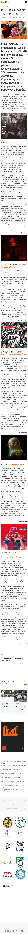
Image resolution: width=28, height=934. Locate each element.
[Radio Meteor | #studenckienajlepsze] (5, 2)
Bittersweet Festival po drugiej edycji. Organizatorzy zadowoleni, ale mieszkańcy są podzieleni (13, 782)
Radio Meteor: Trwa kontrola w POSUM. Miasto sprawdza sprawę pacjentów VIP (13, 766)
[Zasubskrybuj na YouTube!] (13, 931)
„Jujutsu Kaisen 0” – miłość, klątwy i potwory (7, 708)
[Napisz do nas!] (22, 931)
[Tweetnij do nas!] (10, 931)
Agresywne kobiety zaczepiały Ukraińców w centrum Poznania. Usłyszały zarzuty (13, 790)
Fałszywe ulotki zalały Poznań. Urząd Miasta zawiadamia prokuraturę (13, 762)
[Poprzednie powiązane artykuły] (21, 686)
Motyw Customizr (21, 927)
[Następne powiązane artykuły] (25, 686)
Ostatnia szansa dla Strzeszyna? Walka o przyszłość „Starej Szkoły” (12, 770)
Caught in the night (16, 464)
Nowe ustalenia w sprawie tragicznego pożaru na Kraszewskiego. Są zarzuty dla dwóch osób (12, 774)
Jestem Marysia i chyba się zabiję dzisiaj (14, 352)
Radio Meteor (9, 924)
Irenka (12, 142)
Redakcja (6, 17)
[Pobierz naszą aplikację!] (19, 931)
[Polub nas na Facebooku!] (5, 931)
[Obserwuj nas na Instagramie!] (8, 931)
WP (8, 927)
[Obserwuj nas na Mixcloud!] (16, 931)
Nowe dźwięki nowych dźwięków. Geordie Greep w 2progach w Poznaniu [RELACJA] (12, 786)
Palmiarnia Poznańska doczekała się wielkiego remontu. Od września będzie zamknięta (13, 778)
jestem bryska (15, 557)
